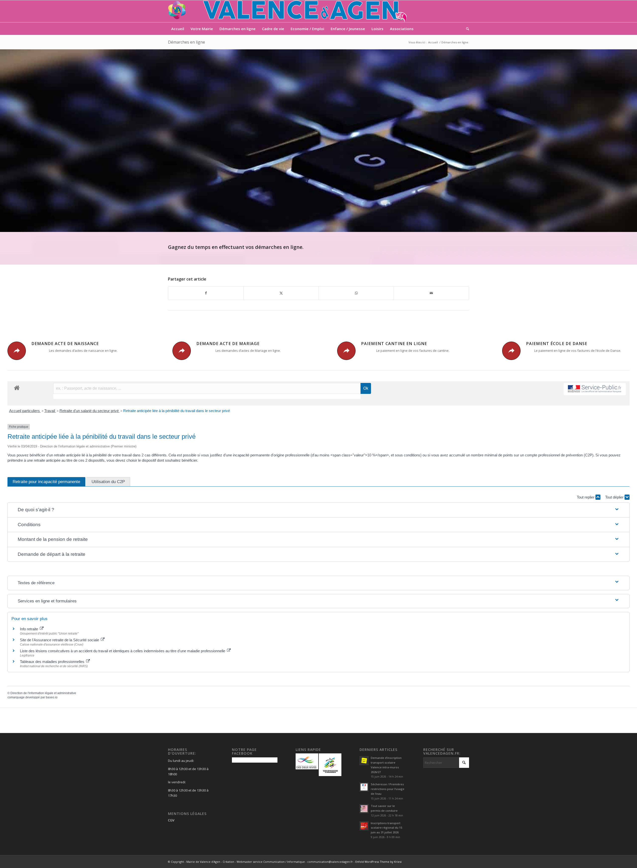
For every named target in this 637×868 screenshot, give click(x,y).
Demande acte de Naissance (65, 343)
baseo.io (51, 697)
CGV (171, 820)
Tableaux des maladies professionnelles (52, 661)
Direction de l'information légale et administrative (43, 693)
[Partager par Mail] (431, 293)
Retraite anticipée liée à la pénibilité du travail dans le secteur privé (176, 411)
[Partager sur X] (281, 293)
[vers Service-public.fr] (595, 389)
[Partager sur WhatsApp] (356, 293)
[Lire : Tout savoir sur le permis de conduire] (364, 808)
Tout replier (586, 497)
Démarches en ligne (186, 42)
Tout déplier (615, 497)
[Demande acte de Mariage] (181, 351)
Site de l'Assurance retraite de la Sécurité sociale (60, 640)
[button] (318, 510)
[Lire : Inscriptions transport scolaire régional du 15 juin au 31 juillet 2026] (364, 825)
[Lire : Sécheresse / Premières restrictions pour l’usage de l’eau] (364, 787)
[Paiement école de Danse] (511, 351)
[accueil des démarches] (16, 387)
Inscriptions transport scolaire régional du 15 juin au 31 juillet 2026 (386, 827)
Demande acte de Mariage (228, 343)
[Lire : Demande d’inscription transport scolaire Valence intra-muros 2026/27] (364, 760)
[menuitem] (177, 28)
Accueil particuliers (25, 411)
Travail (50, 411)
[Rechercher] (466, 28)
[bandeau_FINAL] (288, 11)
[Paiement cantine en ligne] (346, 351)
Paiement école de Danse (556, 343)
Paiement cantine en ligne (394, 343)
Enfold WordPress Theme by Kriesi (378, 862)
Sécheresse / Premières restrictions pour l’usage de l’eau (387, 789)
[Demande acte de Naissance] (16, 351)
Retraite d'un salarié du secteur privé (89, 411)
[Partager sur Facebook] (205, 293)
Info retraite (29, 629)
